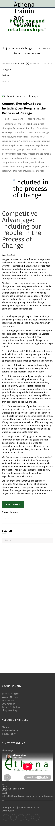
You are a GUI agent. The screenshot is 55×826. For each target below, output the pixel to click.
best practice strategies (19, 309)
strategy (20, 166)
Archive (5, 75)
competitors (20, 132)
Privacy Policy (8, 734)
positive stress (39, 149)
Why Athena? (8, 704)
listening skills (38, 136)
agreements (11, 124)
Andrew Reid (24, 124)
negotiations (41, 145)
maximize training (11, 141)
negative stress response (21, 145)
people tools (24, 149)
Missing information (30, 141)
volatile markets (18, 171)
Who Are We (8, 700)
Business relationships (24, 128)
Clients (5, 727)
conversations (34, 132)
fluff (4, 136)
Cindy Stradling (9, 710)
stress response (33, 166)
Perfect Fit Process (11, 694)
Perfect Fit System (11, 707)
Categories (7, 69)
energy (45, 132)
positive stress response (14, 154)
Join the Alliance (10, 730)
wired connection (35, 171)
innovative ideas (21, 136)
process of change (17, 278)
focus (9, 136)
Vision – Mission (10, 697)
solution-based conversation (20, 463)
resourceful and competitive (16, 158)
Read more (13, 504)
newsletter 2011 (9, 149)
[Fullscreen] (3, 800)
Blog (7, 119)
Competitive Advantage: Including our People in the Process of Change (24, 108)
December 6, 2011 (36, 119)
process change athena (39, 154)
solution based (22, 162)
